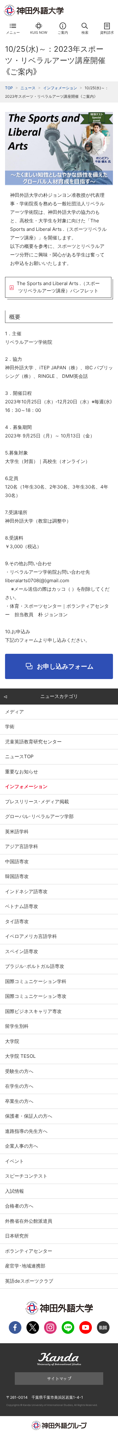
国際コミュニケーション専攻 (35, 996)
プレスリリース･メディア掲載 (37, 802)
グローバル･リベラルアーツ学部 (39, 816)
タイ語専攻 (17, 921)
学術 (9, 726)
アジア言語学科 (21, 846)
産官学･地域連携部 (25, 1266)
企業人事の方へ (21, 1146)
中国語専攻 (17, 861)
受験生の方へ (19, 1071)
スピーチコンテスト (26, 1176)
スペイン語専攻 (21, 951)
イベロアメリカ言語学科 (31, 936)
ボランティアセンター (28, 1251)
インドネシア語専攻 (26, 891)
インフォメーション (60, 87)
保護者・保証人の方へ (28, 1116)
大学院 (12, 1041)
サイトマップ (59, 1378)
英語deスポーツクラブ (29, 1281)
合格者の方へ (19, 1206)
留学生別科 (17, 1026)
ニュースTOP (19, 756)
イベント (14, 1161)
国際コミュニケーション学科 (35, 981)
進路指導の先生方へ (26, 1131)
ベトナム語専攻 (21, 906)
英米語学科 (17, 832)
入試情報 (14, 1191)
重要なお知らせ (21, 772)
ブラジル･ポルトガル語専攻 (34, 966)
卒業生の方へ (19, 1101)
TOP (9, 87)
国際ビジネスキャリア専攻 (33, 1011)
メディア (14, 712)
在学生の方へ (19, 1086)
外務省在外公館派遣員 (28, 1221)
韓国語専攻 (17, 876)
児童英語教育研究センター (33, 742)
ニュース (28, 87)
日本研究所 (17, 1236)
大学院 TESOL (20, 1056)
